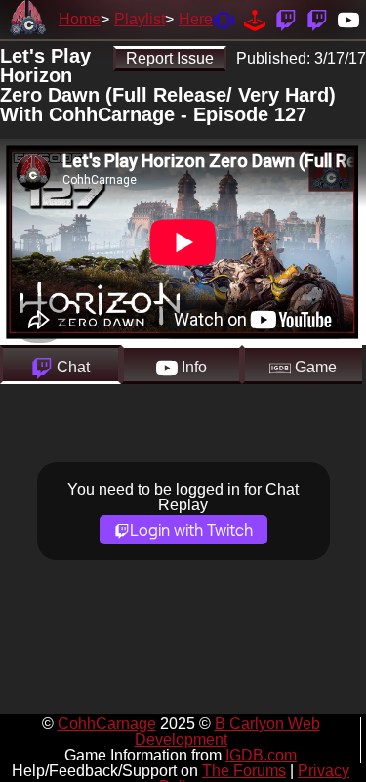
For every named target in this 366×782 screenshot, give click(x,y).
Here (196, 19)
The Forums (244, 770)
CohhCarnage (107, 724)
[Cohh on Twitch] (317, 19)
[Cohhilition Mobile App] (223, 19)
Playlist (139, 19)
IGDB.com (261, 755)
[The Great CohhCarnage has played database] (254, 19)
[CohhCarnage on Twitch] (286, 19)
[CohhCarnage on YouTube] (348, 19)
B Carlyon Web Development (227, 732)
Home (80, 19)
